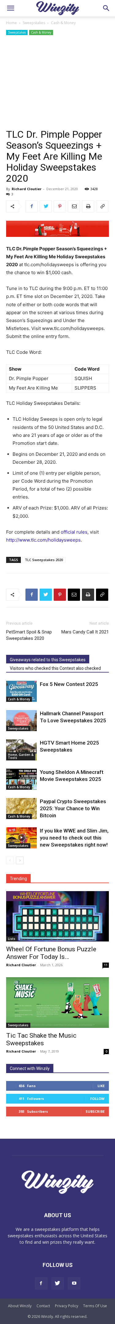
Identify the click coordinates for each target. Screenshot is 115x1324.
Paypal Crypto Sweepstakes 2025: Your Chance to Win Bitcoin (73, 808)
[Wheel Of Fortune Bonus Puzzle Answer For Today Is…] (57, 916)
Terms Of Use (95, 1305)
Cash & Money (63, 22)
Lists (11, 939)
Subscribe (95, 1111)
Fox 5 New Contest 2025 (69, 684)
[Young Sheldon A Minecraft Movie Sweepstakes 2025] (21, 779)
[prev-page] (10, 860)
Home (11, 22)
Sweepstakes (34, 22)
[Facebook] (31, 206)
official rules (74, 532)
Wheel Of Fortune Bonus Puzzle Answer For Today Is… (51, 952)
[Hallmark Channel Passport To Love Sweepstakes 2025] (21, 720)
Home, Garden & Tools (20, 756)
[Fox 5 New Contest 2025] (21, 691)
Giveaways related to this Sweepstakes (48, 659)
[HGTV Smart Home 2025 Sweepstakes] (21, 749)
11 (106, 965)
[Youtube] (74, 1283)
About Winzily (20, 1305)
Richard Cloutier (26, 189)
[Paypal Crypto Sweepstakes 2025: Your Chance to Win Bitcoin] (21, 808)
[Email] (74, 206)
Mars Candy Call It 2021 (85, 632)
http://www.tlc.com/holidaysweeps (43, 540)
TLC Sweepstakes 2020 (44, 559)
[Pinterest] (60, 206)
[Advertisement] (57, 83)
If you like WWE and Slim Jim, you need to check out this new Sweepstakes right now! (74, 838)
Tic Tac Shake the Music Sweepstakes (41, 1039)
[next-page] (20, 860)
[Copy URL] (102, 206)
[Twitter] (46, 206)
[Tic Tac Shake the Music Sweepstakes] (57, 1002)
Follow (97, 1098)
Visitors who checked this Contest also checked (55, 668)
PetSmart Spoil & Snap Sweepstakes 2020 (29, 635)
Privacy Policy (66, 1305)
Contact (43, 1305)
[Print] (88, 206)
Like (101, 1085)
